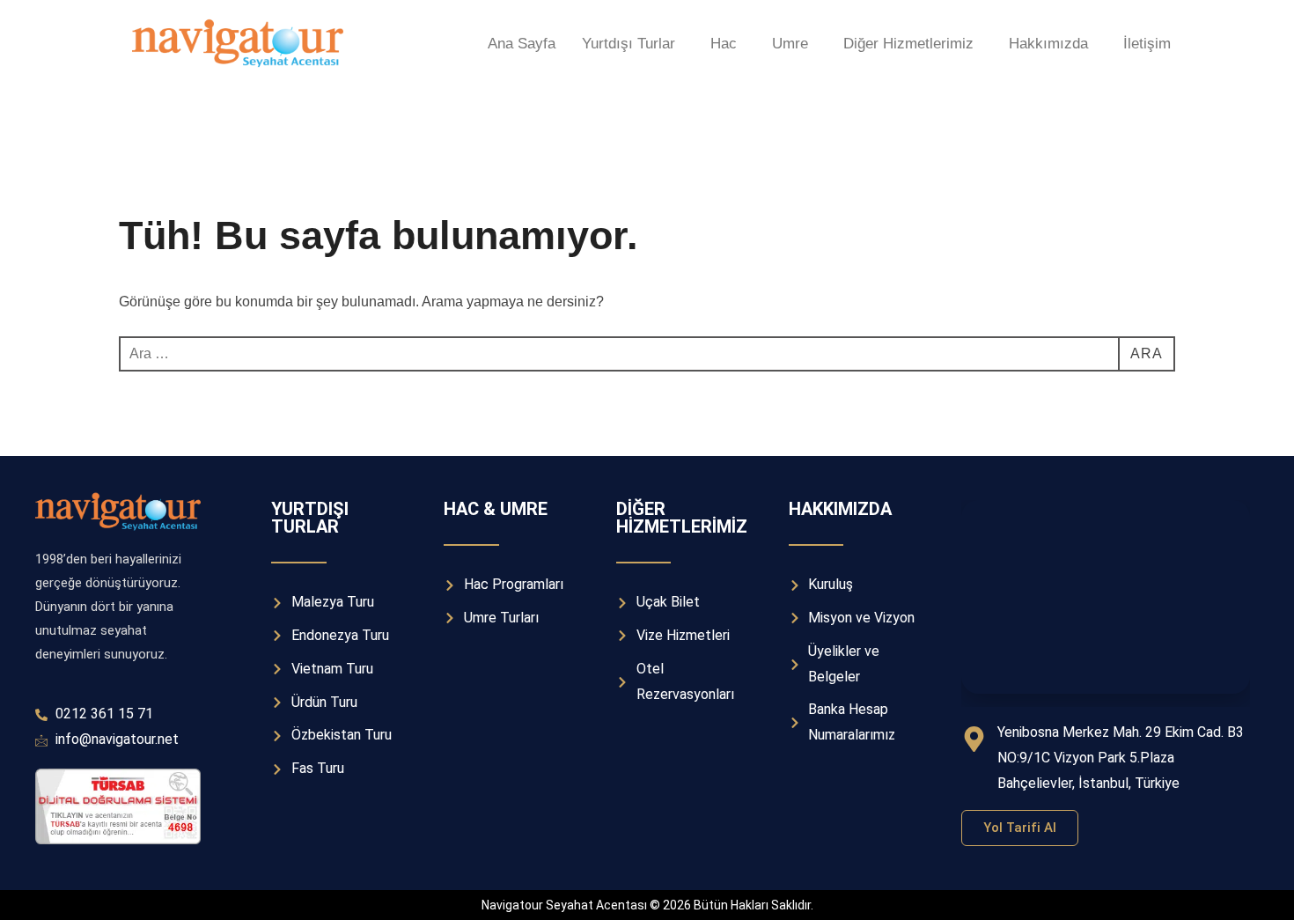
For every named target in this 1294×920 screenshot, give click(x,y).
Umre (790, 43)
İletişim (1147, 43)
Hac (723, 43)
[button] (633, 43)
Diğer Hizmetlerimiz (908, 43)
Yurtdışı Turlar (628, 43)
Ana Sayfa (521, 43)
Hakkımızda (1048, 43)
